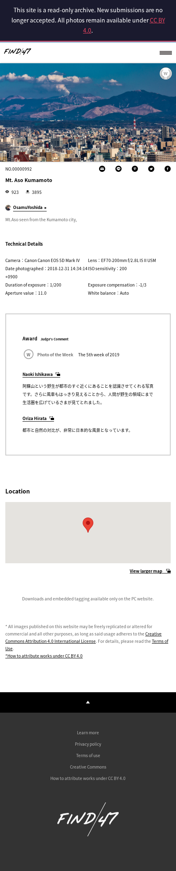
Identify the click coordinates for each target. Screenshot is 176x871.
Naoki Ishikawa (38, 374)
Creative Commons (88, 767)
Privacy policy (88, 744)
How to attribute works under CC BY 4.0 (88, 778)
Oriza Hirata (35, 418)
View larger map (146, 571)
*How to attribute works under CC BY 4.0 (44, 656)
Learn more (88, 732)
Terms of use (88, 755)
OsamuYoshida (28, 207)
